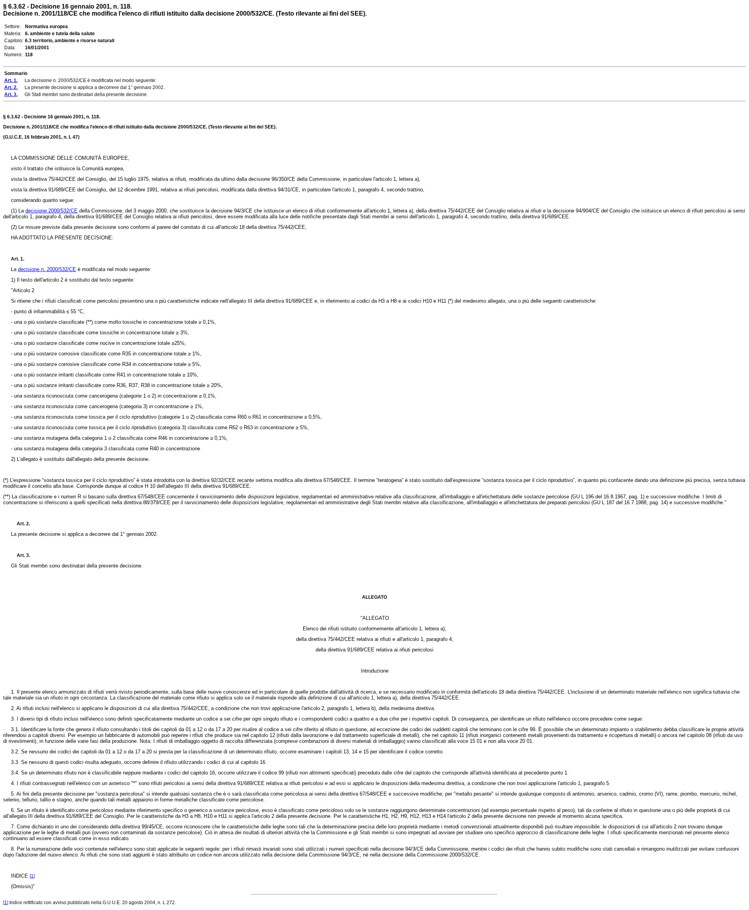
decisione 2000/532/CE (51, 211)
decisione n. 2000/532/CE (47, 269)
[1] (32, 876)
